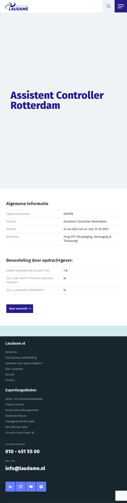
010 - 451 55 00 (22, 451)
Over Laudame (14, 368)
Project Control (14, 404)
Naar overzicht (18, 308)
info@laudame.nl (25, 468)
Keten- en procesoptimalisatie (23, 398)
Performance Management (21, 410)
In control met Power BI (19, 432)
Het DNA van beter (16, 427)
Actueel (9, 374)
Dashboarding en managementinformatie (20, 418)
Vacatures (11, 352)
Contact (10, 380)
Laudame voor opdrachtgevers (24, 363)
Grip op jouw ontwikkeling (21, 357)
